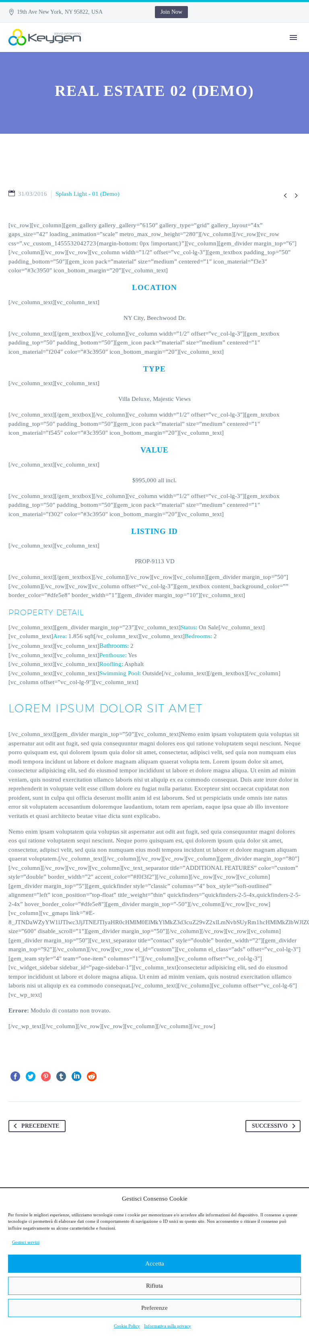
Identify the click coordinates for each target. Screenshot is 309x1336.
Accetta (154, 1263)
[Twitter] (30, 1076)
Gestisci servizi (25, 1242)
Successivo (270, 1126)
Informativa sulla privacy (167, 1326)
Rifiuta (154, 1285)
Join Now (171, 12)
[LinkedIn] (76, 1076)
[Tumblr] (61, 1076)
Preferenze (154, 1308)
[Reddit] (92, 1076)
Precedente (40, 1126)
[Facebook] (15, 1076)
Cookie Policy (127, 1326)
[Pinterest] (46, 1076)
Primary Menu (293, 37)
